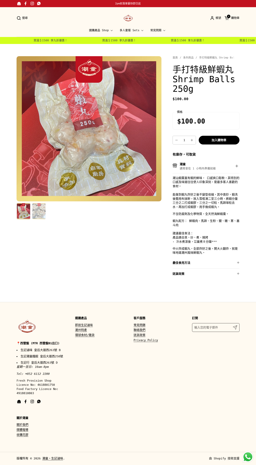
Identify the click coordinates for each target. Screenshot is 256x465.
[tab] (236, 166)
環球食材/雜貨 (85, 335)
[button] (22, 18)
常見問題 (139, 325)
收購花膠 (22, 435)
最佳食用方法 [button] (181, 263)
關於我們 (22, 424)
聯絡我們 (139, 330)
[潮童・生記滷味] (128, 18)
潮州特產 (81, 330)
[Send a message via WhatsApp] (248, 457)
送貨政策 (139, 335)
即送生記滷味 (84, 325)
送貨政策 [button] (178, 274)
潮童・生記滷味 (52, 458)
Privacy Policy (146, 340)
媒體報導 (22, 429)
